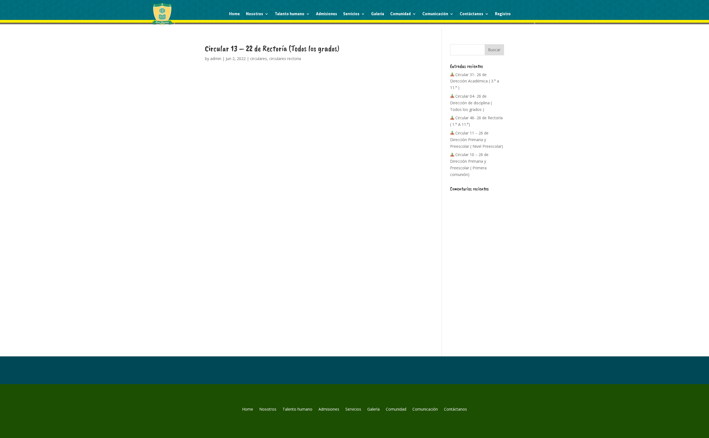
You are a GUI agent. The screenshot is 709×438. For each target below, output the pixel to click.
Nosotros (254, 14)
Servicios (351, 14)
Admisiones (326, 14)
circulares (258, 58)
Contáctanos (471, 14)
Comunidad (400, 14)
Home (234, 14)
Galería (377, 14)
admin (215, 58)
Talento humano (289, 14)
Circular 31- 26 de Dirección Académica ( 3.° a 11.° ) (474, 81)
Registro (503, 14)
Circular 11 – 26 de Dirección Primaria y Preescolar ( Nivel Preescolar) (476, 139)
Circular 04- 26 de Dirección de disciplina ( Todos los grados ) (471, 103)
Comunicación (435, 14)
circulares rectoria (285, 58)
